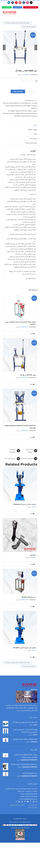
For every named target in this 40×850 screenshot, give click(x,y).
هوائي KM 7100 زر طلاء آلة (28, 375)
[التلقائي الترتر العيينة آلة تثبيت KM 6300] (20, 628)
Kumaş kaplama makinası (29, 116)
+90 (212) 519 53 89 (30, 7)
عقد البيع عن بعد (33, 805)
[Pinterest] (25, 801)
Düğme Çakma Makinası (13, 105)
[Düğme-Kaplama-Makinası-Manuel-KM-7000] (20, 47)
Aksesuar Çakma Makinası (11, 103)
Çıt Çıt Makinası (25, 103)
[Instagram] (33, 801)
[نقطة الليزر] (20, 535)
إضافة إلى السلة (17, 91)
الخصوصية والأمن (32, 807)
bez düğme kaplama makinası (17, 111)
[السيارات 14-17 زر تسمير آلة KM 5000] (20, 484)
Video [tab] (35, 134)
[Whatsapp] (16, 801)
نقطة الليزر (33, 555)
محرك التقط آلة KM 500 (29, 597)
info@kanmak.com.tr (30, 799)
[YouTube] (28, 801)
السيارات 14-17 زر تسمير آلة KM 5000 (25, 504)
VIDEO (31, 333)
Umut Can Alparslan (23, 827)
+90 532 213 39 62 (31, 796)
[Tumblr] (22, 801)
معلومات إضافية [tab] (32, 129)
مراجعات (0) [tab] (33, 138)
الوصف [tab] (35, 125)
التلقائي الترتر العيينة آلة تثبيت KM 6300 (24, 648)
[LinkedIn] (19, 801)
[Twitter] (36, 801)
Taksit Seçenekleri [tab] (31, 143)
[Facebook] (30, 801)
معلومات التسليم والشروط (17, 805)
